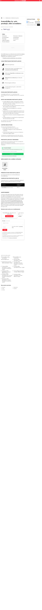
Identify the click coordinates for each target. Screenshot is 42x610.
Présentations (16, 37)
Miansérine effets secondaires (5, 279)
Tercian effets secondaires (19, 270)
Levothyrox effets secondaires (17, 275)
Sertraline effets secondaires (17, 262)
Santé (28, 21)
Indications (5, 35)
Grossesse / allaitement (18, 35)
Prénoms (3, 287)
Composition (16, 38)
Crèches (3, 289)
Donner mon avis (9, 216)
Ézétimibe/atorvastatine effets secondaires (6, 262)
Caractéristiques (6, 37)
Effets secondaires (6, 40)
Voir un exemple (37, 21)
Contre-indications (6, 41)
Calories (15, 288)
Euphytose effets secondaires (5, 271)
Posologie (4, 38)
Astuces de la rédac (30, 22)
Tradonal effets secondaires (5, 267)
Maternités (16, 287)
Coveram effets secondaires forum (17, 267)
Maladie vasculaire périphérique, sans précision (12, 58)
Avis (15, 40)
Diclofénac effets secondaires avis (5, 275)
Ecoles (3, 288)
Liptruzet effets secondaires (17, 260)
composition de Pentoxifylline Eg (11, 69)
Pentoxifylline (4, 187)
